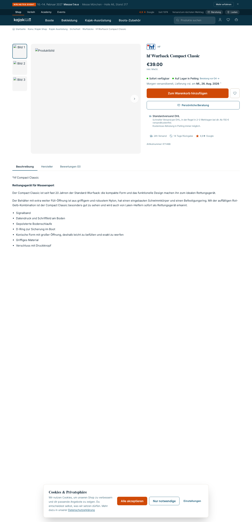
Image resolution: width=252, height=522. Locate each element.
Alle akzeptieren (132, 501)
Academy (46, 12)
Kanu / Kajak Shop (37, 29)
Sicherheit (75, 29)
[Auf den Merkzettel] (235, 93)
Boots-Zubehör (130, 20)
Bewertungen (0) (70, 166)
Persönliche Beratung (195, 105)
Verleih (31, 12)
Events (61, 12)
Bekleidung (69, 20)
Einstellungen (192, 500)
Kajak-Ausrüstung (98, 20)
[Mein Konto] (220, 20)
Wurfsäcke (88, 29)
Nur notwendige (164, 501)
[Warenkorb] (236, 20)
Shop (18, 12)
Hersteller (47, 166)
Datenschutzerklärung (81, 509)
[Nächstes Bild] (134, 99)
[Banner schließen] (238, 4)
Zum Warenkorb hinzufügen (187, 93)
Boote (49, 20)
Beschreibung (25, 166)
